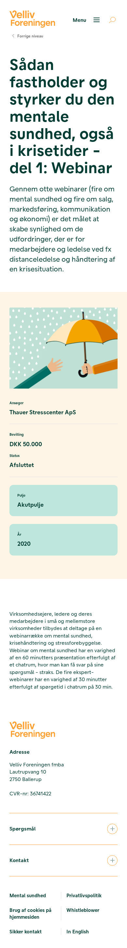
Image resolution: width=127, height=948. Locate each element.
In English (77, 931)
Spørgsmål (22, 828)
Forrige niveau (30, 36)
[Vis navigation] (87, 20)
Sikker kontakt (25, 931)
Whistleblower (82, 910)
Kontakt (19, 860)
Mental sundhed (27, 895)
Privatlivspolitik (84, 895)
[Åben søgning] (110, 20)
